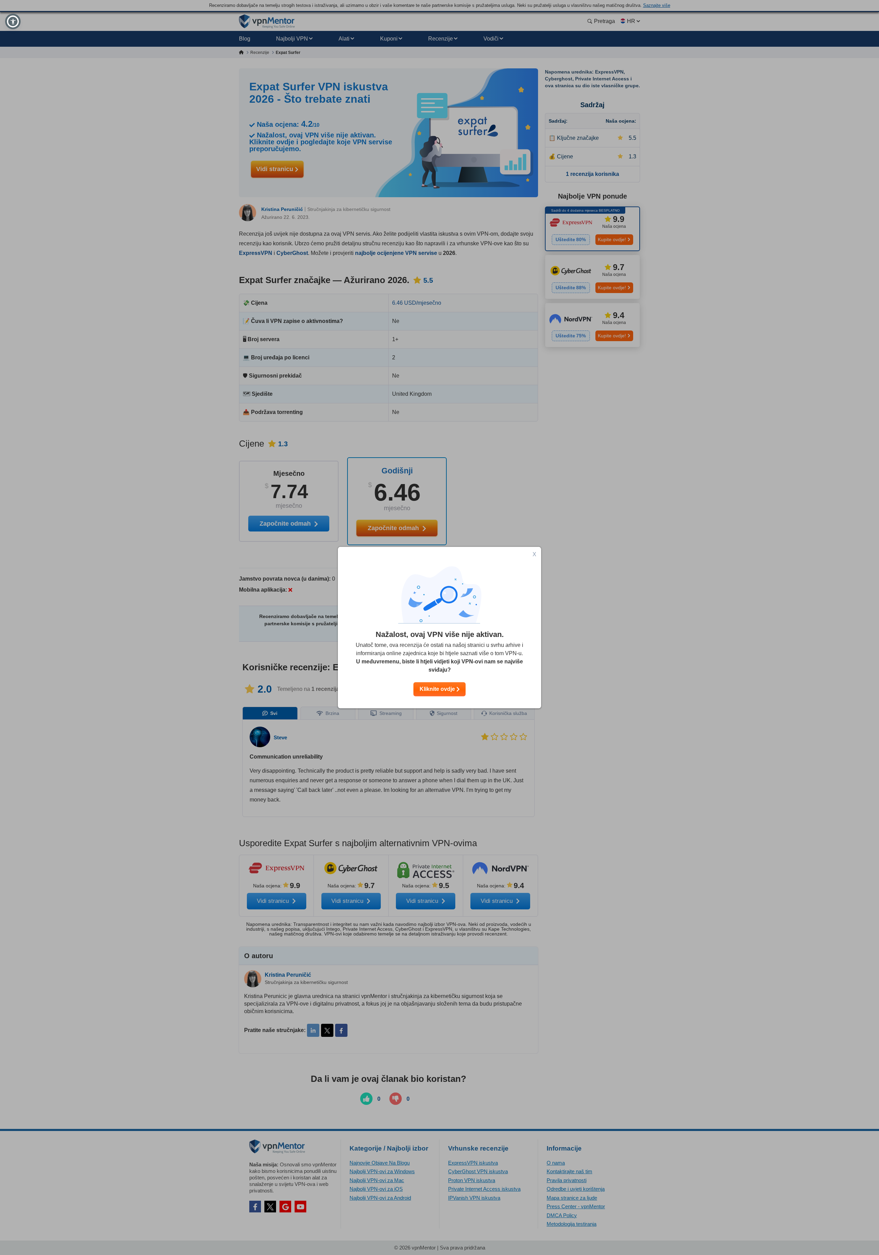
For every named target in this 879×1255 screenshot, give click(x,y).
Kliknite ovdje (438, 689)
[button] (13, 21)
